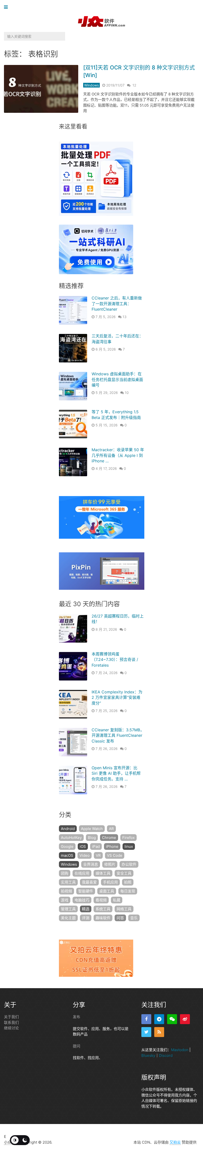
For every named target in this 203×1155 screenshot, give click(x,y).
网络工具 (124, 909)
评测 (85, 918)
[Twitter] (146, 1032)
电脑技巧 (82, 900)
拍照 (127, 882)
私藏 (116, 900)
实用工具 (68, 882)
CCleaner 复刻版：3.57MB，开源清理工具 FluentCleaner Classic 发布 (118, 735)
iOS (83, 846)
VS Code (114, 855)
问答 (120, 918)
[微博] (185, 1019)
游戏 (64, 900)
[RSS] (159, 1032)
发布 (76, 1016)
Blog (92, 837)
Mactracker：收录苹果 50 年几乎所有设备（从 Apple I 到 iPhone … (118, 455)
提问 (76, 1046)
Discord (166, 1055)
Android (68, 828)
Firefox (128, 837)
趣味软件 (103, 918)
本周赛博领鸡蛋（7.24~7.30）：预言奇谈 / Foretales (115, 660)
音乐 (134, 918)
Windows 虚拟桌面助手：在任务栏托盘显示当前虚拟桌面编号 (117, 379)
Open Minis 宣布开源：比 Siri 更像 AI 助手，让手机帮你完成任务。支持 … (116, 773)
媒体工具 (103, 873)
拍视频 (66, 891)
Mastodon (179, 1049)
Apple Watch (92, 828)
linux (129, 846)
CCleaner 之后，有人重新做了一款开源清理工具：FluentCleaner (117, 304)
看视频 (101, 900)
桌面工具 (106, 891)
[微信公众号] (172, 1019)
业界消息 (90, 864)
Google (67, 846)
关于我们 (11, 1016)
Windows (91, 85)
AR (111, 828)
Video (84, 855)
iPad (96, 846)
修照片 (109, 864)
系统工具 (103, 909)
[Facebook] (146, 1019)
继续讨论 (11, 1028)
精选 (85, 909)
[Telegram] (159, 1019)
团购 (64, 873)
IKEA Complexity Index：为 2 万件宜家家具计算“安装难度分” (117, 697)
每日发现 (127, 891)
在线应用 (82, 873)
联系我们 (11, 1022)
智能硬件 (85, 891)
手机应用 (110, 882)
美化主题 (68, 918)
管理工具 (68, 909)
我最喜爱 (89, 882)
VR (98, 855)
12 (134, 85)
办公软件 (129, 864)
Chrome (109, 837)
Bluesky (148, 1055)
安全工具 (124, 873)
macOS (67, 855)
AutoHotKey (71, 837)
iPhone (112, 846)
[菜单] (7, 7)
